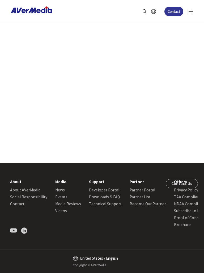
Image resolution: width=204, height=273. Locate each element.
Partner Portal (142, 189)
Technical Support (105, 203)
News (60, 189)
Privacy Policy (186, 189)
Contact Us (181, 183)
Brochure (182, 224)
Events (61, 196)
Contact (174, 11)
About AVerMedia (25, 189)
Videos (61, 210)
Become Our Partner (148, 203)
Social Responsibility (28, 196)
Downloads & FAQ (104, 196)
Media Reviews (68, 203)
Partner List (140, 196)
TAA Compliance (188, 196)
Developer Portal (104, 189)
